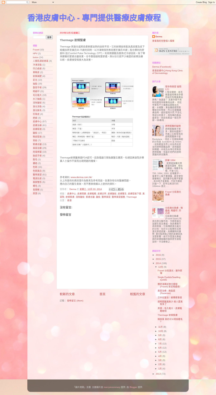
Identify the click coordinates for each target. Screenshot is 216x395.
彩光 (35, 80)
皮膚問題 (81, 193)
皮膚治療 (37, 125)
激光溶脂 (37, 106)
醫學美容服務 (118, 197)
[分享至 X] (116, 189)
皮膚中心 (71, 193)
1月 (160, 368)
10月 (161, 331)
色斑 (35, 167)
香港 (69, 200)
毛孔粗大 (37, 95)
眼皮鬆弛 (37, 137)
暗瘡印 (36, 91)
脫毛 (35, 159)
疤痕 (35, 118)
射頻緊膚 (70, 197)
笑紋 (35, 140)
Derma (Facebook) (161, 67)
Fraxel (36, 50)
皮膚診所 (102, 193)
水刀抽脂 (37, 99)
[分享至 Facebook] (119, 189)
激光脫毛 (37, 110)
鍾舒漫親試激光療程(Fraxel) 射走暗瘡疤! (169, 285)
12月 (161, 267)
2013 (158, 374)
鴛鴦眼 (36, 189)
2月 (160, 364)
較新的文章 (67, 294)
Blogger (133, 387)
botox (35, 57)
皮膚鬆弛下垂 (134, 193)
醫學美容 (106, 197)
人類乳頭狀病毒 (40, 61)
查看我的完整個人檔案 (163, 41)
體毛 (35, 186)
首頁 (102, 294)
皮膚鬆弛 (37, 129)
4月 (160, 356)
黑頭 (35, 193)
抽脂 (35, 84)
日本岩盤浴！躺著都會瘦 (170, 297)
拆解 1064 (170, 160)
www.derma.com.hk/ (81, 177)
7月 (160, 344)
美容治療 (37, 148)
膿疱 (35, 163)
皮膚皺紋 (112, 193)
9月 (160, 335)
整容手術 (37, 87)
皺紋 (98, 197)
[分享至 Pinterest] (122, 189)
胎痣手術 (37, 155)
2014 (158, 263)
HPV (35, 53)
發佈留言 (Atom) (75, 300)
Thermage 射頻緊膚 (168, 315)
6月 (160, 348)
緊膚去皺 (90, 197)
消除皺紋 (80, 197)
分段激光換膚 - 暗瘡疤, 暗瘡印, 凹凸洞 (174, 210)
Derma (158, 36)
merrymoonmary (112, 387)
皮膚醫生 (122, 193)
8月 (160, 339)
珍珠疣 (36, 114)
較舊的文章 (137, 294)
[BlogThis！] (113, 189)
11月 (160, 327)
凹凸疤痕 (37, 68)
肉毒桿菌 (37, 152)
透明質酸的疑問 (173, 126)
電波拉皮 (37, 178)
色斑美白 (37, 171)
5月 (160, 352)
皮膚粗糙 (91, 193)
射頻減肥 (37, 76)
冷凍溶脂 (37, 65)
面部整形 (37, 182)
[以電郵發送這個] (110, 189)
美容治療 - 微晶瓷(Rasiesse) (166, 292)
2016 (158, 255)
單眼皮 (36, 72)
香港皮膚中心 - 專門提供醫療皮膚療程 (94, 17)
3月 (160, 360)
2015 (158, 259)
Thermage (131, 197)
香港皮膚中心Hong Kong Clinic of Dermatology (167, 71)
